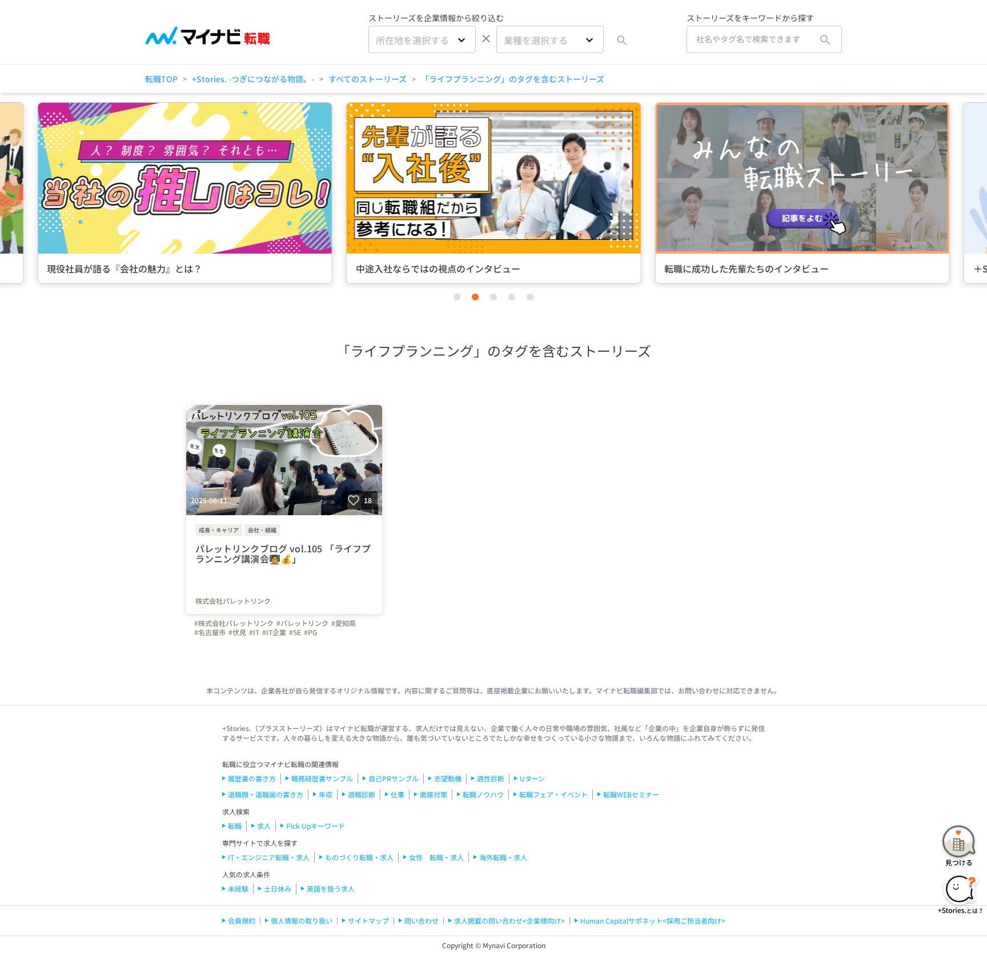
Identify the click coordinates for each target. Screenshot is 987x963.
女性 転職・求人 (436, 857)
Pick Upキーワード (315, 825)
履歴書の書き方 (252, 778)
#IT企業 (274, 632)
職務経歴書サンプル (322, 778)
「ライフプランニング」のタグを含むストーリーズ (512, 79)
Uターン (532, 778)
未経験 (238, 888)
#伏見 (237, 632)
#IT (254, 632)
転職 (235, 825)
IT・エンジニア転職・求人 (269, 857)
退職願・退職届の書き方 (265, 794)
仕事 (397, 794)
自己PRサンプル (393, 778)
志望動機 (448, 778)
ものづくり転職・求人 (359, 857)
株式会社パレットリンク (233, 600)
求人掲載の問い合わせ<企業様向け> (509, 920)
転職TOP (161, 79)
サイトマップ (368, 920)
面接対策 (433, 794)
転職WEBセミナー (631, 794)
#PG (310, 632)
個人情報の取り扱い (301, 920)
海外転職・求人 (503, 857)
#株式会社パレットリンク (234, 623)
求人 (264, 825)
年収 (325, 794)
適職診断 (361, 794)
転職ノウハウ (483, 794)
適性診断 (490, 778)
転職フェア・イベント (553, 794)
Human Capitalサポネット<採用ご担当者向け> (652, 920)
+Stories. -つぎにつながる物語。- (253, 79)
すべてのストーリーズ (367, 79)
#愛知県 (343, 623)
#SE (295, 632)
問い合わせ (421, 920)
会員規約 (241, 920)
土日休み (277, 888)
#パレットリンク (302, 623)
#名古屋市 (210, 632)
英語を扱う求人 (331, 888)
